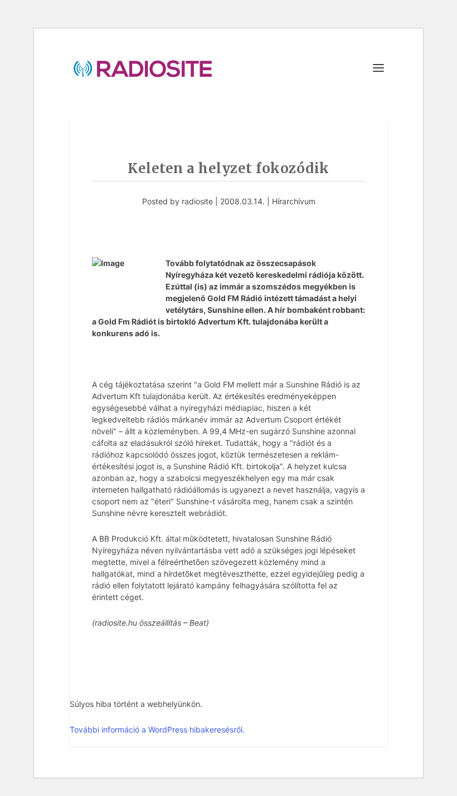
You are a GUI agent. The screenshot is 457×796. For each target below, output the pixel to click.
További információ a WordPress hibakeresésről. (157, 729)
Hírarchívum (293, 201)
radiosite (197, 201)
